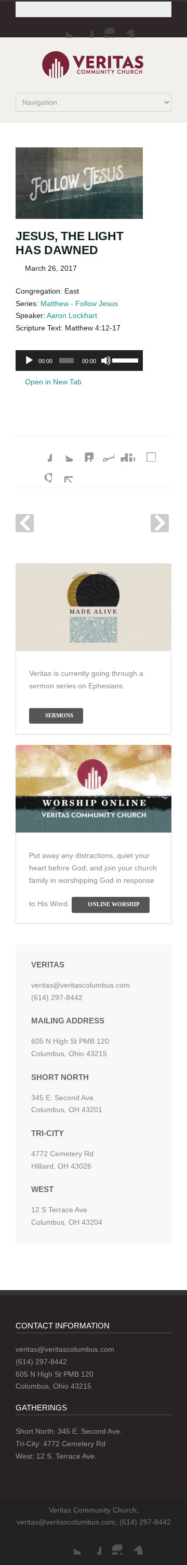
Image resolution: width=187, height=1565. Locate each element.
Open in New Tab (52, 382)
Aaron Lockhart (72, 315)
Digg (124, 451)
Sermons (59, 715)
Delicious (145, 451)
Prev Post (25, 523)
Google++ (41, 472)
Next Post (160, 523)
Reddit (104, 451)
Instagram (104, 27)
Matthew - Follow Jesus (79, 303)
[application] (79, 360)
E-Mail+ (62, 472)
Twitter (62, 27)
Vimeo (124, 27)
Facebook (83, 27)
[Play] (29, 360)
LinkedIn (83, 451)
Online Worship (114, 904)
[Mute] (106, 360)
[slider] (125, 359)
